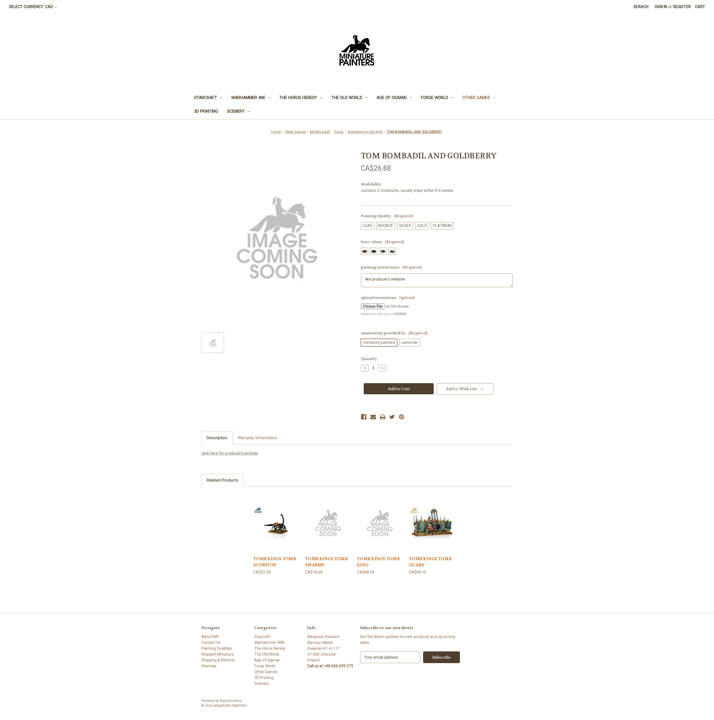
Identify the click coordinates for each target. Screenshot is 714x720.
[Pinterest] (401, 417)
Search (640, 6)
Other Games (476, 97)
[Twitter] (392, 417)
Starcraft (205, 97)
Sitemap (208, 666)
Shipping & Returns (218, 660)
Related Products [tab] (222, 480)
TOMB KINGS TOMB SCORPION (274, 562)
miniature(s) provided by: (394, 333)
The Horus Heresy (298, 97)
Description (217, 437)
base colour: (382, 242)
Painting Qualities (216, 648)
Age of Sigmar (392, 97)
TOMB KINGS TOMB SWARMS (326, 562)
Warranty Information (257, 437)
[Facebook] (363, 417)
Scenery (236, 111)
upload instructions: (388, 297)
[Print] (382, 417)
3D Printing (206, 111)
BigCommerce (231, 701)
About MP (210, 636)
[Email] (373, 417)
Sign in (661, 6)
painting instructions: (391, 267)
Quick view (276, 522)
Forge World (434, 97)
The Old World (346, 97)
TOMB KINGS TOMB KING (378, 562)
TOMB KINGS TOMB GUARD (430, 562)
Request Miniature (217, 654)
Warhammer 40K (248, 97)
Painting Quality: (387, 216)
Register (682, 6)
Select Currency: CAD (31, 6)
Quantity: (369, 358)
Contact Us (211, 642)
